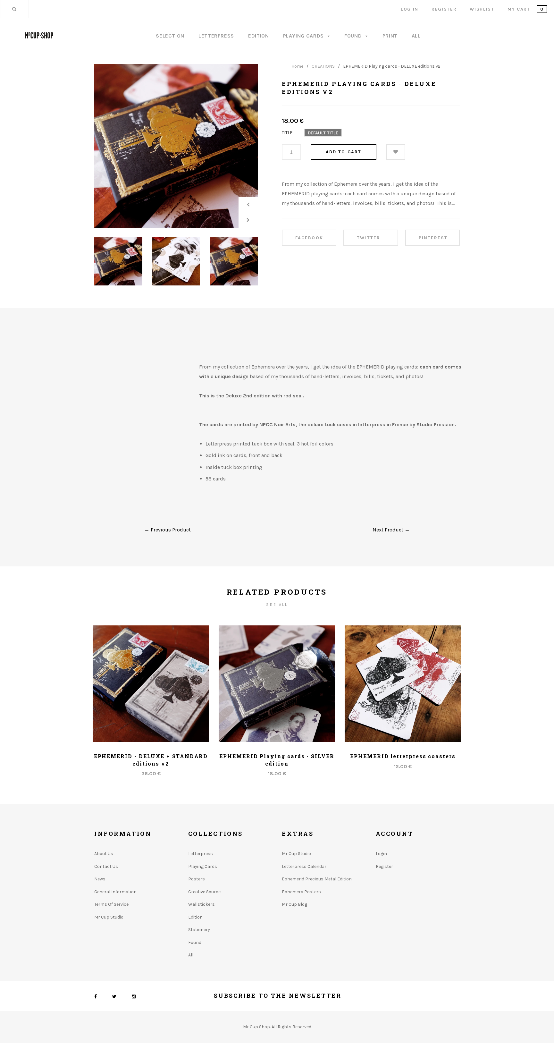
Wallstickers (201, 904)
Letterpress (216, 36)
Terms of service (111, 904)
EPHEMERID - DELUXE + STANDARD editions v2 (151, 760)
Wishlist (482, 9)
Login (381, 853)
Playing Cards (304, 36)
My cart (526, 9)
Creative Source (204, 892)
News (99, 879)
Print (390, 36)
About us (103, 853)
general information (115, 892)
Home (297, 66)
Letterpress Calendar (304, 866)
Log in (409, 9)
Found (353, 36)
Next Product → (391, 530)
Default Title (323, 133)
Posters (196, 879)
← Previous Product (167, 530)
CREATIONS (323, 66)
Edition (258, 36)
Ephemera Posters (301, 892)
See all (277, 604)
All (416, 36)
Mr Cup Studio (108, 917)
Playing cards (202, 866)
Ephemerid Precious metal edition (317, 879)
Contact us (106, 866)
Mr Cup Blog (294, 904)
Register (444, 9)
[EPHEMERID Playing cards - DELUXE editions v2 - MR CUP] (176, 146)
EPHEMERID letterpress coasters (403, 756)
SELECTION (170, 36)
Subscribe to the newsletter (277, 995)
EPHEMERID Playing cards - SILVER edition (276, 760)
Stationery (199, 929)
